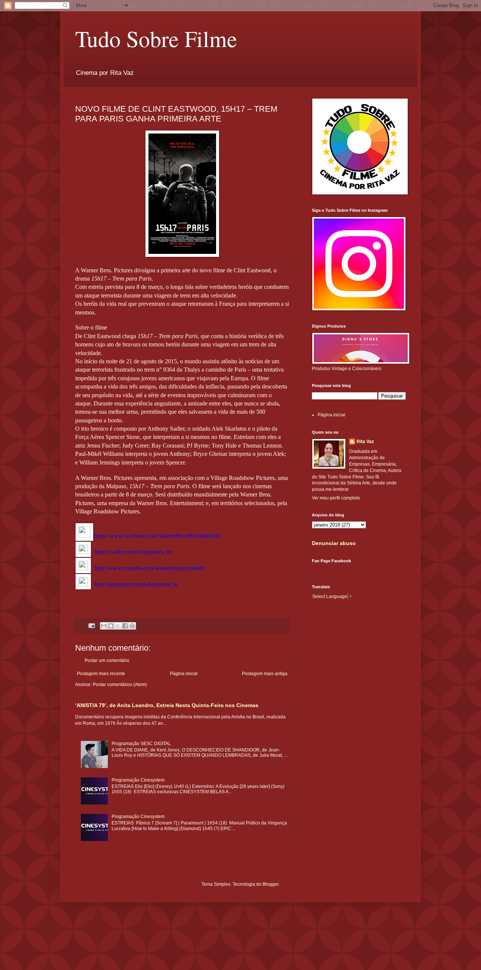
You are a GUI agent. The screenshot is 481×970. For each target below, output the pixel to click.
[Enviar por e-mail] (103, 626)
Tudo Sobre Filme (156, 38)
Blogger (270, 884)
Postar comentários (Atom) (120, 684)
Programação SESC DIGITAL (141, 743)
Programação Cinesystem (138, 780)
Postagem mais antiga (264, 673)
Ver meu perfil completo (336, 498)
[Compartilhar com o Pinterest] (132, 626)
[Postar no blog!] (111, 626)
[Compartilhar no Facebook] (125, 626)
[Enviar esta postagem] (91, 625)
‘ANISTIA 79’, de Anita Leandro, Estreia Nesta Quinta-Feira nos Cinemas (167, 705)
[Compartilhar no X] (118, 626)
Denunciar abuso (334, 543)
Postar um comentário (107, 660)
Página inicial (184, 673)
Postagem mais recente (101, 673)
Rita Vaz (365, 441)
